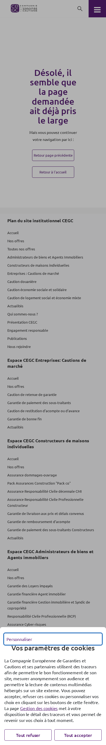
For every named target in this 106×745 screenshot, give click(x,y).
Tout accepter (78, 735)
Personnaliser (19, 639)
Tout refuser (28, 735)
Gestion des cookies (39, 708)
